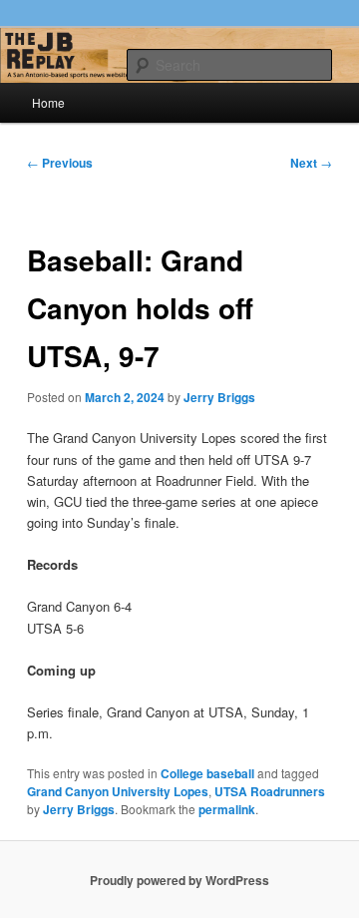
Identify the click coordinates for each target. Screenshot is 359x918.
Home (48, 102)
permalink (226, 809)
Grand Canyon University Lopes (117, 791)
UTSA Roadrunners (269, 791)
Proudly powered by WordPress (179, 880)
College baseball (207, 773)
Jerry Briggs (219, 397)
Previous (60, 163)
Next (311, 163)
